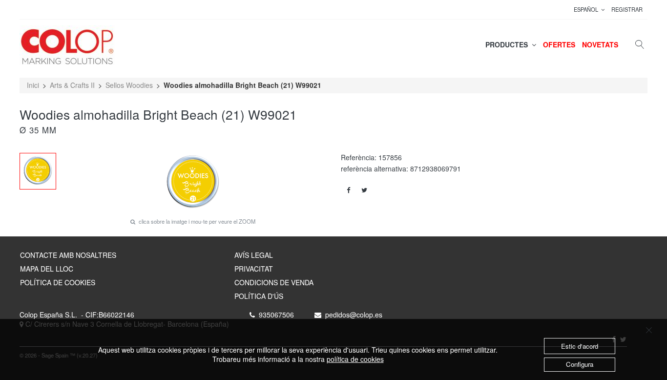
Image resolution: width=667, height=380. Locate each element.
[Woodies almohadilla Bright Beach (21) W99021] (38, 171)
